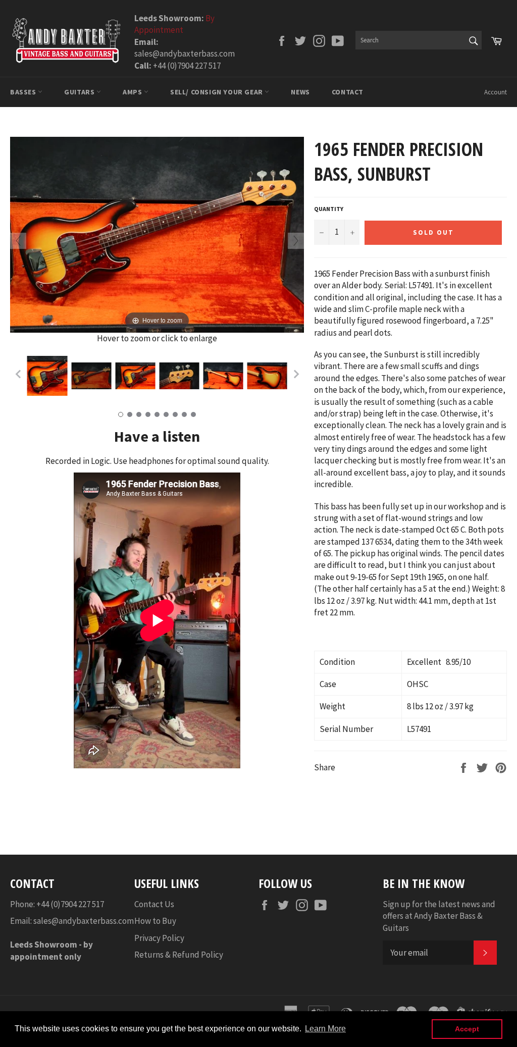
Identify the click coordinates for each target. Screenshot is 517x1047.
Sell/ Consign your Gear (217, 91)
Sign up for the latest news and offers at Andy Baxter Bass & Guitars (439, 916)
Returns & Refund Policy (178, 954)
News (300, 91)
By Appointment (174, 24)
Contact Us (154, 904)
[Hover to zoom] (157, 233)
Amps (133, 91)
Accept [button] (467, 1029)
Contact (348, 91)
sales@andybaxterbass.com (83, 920)
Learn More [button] (325, 1028)
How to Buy (155, 920)
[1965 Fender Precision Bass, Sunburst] (47, 376)
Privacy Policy (159, 938)
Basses (24, 91)
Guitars (80, 91)
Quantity (328, 209)
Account (495, 92)
